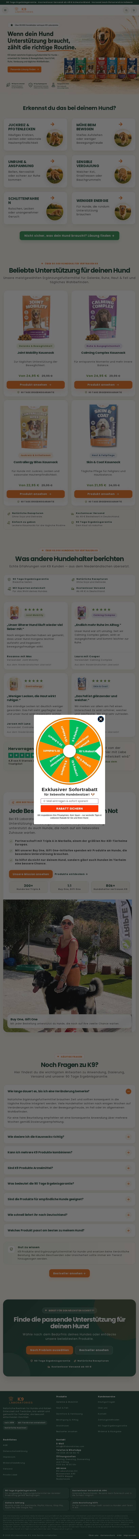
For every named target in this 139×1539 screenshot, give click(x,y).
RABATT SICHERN (69, 808)
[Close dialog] (101, 719)
